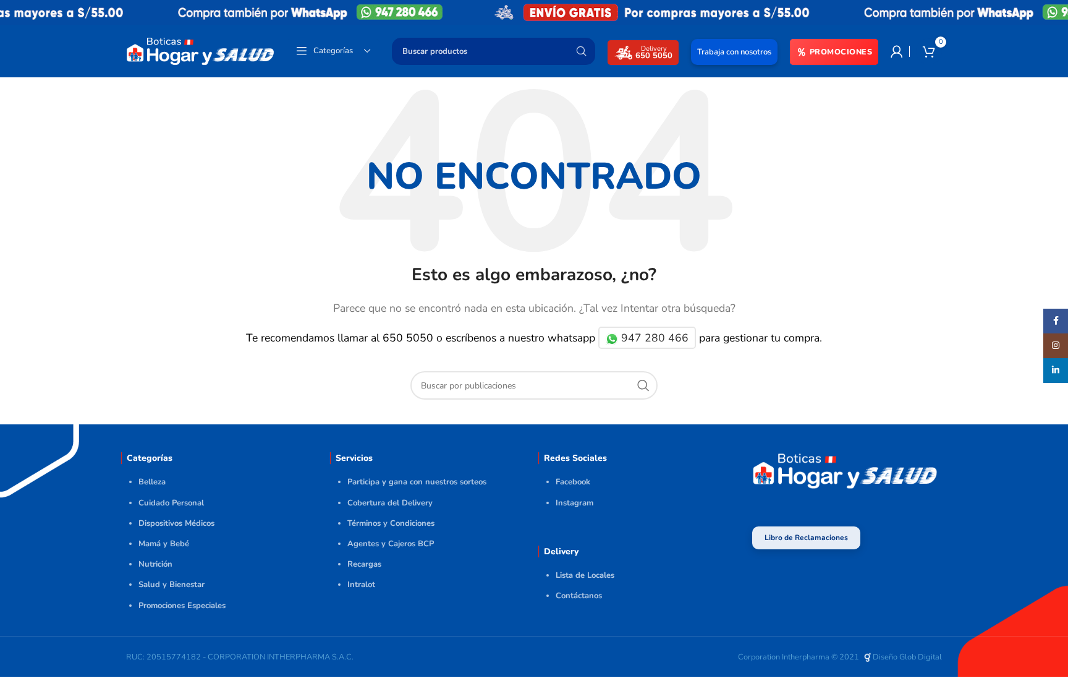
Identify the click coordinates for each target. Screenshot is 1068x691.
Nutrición (155, 564)
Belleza (152, 481)
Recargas (364, 564)
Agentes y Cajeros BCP (390, 543)
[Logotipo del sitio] (200, 50)
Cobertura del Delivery (390, 503)
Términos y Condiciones (390, 523)
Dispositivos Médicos (176, 523)
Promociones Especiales (182, 605)
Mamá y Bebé (163, 543)
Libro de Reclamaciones (806, 538)
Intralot (361, 584)
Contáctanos (579, 595)
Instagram (574, 503)
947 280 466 (653, 337)
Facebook (573, 481)
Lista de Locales (585, 575)
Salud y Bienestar (171, 584)
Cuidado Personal (171, 503)
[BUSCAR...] (581, 51)
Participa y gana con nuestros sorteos (416, 481)
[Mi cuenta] (896, 51)
